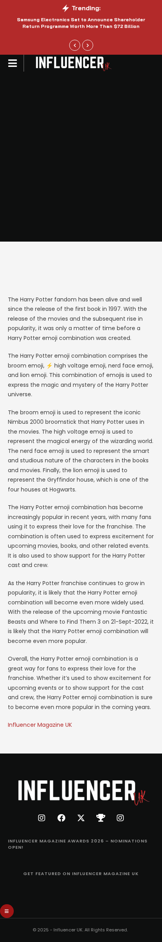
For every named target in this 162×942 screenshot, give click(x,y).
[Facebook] (61, 818)
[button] (74, 45)
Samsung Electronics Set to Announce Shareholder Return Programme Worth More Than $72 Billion (81, 23)
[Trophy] (101, 818)
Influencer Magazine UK (40, 725)
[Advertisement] (81, 157)
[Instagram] (42, 818)
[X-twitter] (81, 818)
